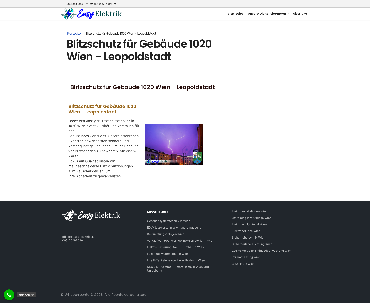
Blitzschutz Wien (243, 264)
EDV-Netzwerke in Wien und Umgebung (174, 227)
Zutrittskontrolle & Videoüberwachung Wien (262, 250)
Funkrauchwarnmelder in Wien (168, 254)
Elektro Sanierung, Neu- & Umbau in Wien (175, 247)
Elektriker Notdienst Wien (249, 224)
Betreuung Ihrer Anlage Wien (252, 218)
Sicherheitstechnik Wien (248, 237)
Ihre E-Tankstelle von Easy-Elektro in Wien (176, 260)
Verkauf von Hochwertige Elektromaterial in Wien (180, 240)
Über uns (300, 13)
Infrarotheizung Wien (246, 257)
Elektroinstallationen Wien (249, 211)
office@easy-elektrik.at (103, 4)
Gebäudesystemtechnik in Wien (168, 221)
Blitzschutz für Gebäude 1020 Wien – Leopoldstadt (138, 50)
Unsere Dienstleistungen (267, 13)
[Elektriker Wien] (91, 14)
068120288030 (74, 4)
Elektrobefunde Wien (246, 231)
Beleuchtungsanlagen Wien (165, 234)
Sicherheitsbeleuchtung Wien (252, 244)
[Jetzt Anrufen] (9, 294)
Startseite (235, 13)
